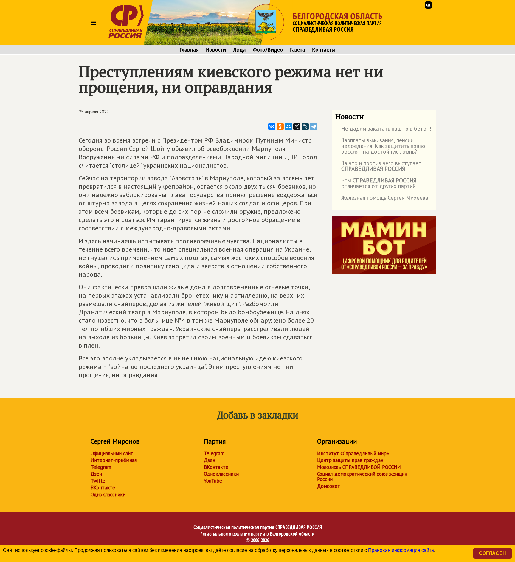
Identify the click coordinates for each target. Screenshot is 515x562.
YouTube (213, 480)
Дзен (96, 474)
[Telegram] (313, 126)
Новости (216, 49)
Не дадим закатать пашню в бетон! (383, 130)
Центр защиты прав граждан (350, 460)
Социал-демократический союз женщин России (362, 476)
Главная (189, 49)
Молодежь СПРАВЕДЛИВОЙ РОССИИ (359, 467)
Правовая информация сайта (401, 550)
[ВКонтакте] (271, 126)
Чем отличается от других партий (375, 184)
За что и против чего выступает (378, 166)
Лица (239, 49)
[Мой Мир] (288, 126)
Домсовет (328, 486)
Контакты (324, 49)
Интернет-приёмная (114, 460)
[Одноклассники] (280, 126)
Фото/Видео (268, 49)
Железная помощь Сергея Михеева (381, 199)
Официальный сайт (112, 453)
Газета (297, 49)
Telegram (101, 467)
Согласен (492, 553)
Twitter (99, 480)
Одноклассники (108, 494)
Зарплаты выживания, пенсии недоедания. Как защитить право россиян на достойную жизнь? (380, 146)
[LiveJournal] (305, 126)
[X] (296, 126)
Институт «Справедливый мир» (353, 453)
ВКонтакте (103, 487)
